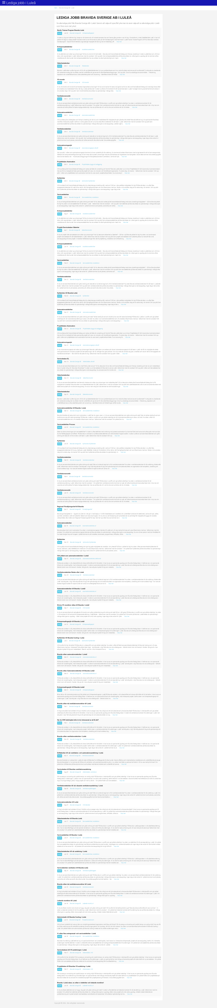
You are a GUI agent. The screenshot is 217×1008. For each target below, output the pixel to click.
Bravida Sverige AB (75, 33)
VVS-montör (85, 82)
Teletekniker (85, 66)
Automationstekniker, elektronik (92, 558)
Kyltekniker (86, 296)
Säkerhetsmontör (87, 230)
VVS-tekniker (86, 805)
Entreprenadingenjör (88, 33)
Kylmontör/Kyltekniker (88, 181)
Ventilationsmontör (87, 99)
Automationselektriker (88, 115)
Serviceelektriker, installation (90, 197)
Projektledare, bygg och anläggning (92, 164)
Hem (55, 8)
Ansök (59, 33)
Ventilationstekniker (87, 131)
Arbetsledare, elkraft (88, 361)
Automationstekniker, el (89, 526)
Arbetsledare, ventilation (90, 772)
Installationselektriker (88, 49)
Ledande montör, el (88, 903)
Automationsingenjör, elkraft (90, 148)
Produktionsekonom (88, 920)
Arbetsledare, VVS (88, 952)
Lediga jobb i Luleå (21, 2)
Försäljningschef (87, 509)
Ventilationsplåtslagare (89, 788)
